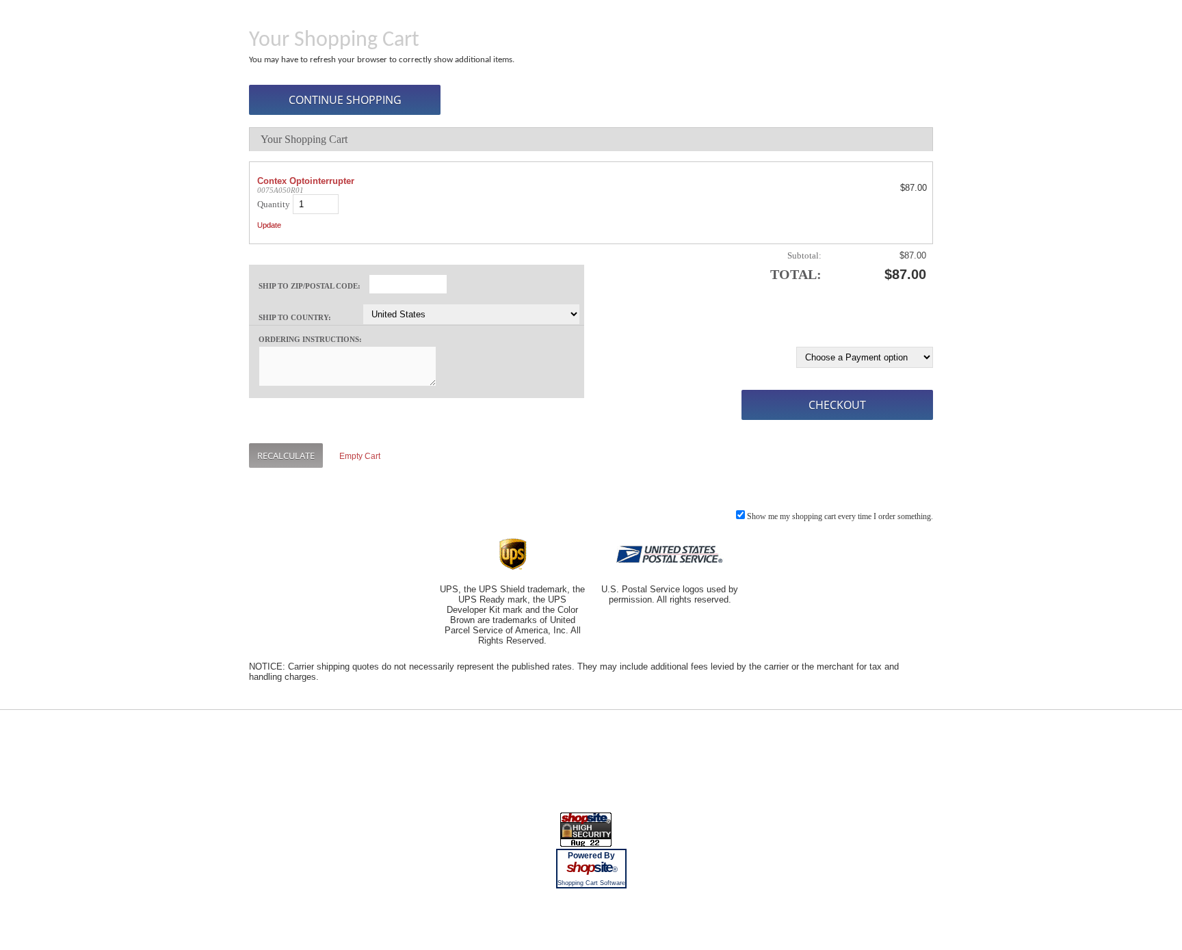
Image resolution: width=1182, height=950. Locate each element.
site (591, 867)
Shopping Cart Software (591, 883)
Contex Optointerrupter (305, 181)
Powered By (591, 855)
